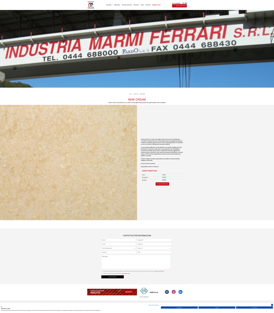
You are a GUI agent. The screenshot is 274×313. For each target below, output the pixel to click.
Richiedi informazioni (162, 184)
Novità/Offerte (127, 5)
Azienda (108, 5)
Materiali (117, 5)
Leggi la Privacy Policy (159, 271)
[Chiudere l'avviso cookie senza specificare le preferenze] (272, 305)
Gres (142, 5)
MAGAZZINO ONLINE (181, 5)
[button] (156, 5)
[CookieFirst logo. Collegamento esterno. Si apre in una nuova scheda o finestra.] (1, 307)
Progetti (136, 5)
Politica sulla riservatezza (153, 305)
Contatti (148, 5)
